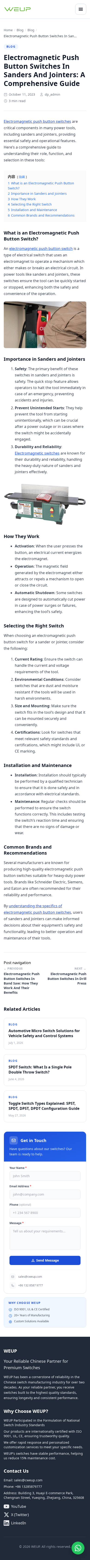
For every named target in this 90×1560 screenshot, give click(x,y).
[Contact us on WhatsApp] (78, 1548)
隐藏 (22, 177)
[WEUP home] (17, 9)
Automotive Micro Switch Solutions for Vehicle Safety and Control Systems (44, 1033)
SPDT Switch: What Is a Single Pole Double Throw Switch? (40, 1070)
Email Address (20, 1186)
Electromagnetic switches (37, 453)
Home (8, 30)
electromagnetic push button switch (41, 248)
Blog (20, 30)
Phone (20, 1205)
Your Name (18, 1168)
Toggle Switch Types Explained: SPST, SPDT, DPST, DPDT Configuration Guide (44, 1106)
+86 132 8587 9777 (30, 1285)
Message (16, 1223)
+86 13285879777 (28, 1486)
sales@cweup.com (30, 1277)
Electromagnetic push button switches (37, 121)
